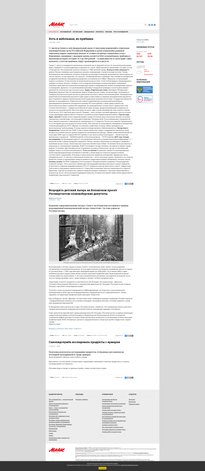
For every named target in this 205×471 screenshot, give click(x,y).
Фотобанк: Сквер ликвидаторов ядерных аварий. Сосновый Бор (59, 421)
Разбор (51, 435)
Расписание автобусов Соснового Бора (109, 400)
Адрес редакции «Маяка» (81, 447)
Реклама (108, 32)
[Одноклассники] (130, 184)
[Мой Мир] (132, 184)
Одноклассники (134, 404)
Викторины (53, 431)
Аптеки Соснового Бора (109, 425)
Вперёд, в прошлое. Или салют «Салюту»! (65, 329)
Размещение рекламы (80, 453)
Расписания (77, 32)
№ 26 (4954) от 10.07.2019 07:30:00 (99, 335)
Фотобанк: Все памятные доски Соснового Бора (59, 417)
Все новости (54, 32)
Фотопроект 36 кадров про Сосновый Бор (57, 413)
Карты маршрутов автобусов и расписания (112, 407)
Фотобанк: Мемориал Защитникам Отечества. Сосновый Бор (60, 425)
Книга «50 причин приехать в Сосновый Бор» (58, 404)
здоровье (67, 377)
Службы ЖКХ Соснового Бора (111, 432)
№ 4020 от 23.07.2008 (83, 183)
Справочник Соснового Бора (111, 410)
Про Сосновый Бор (121, 32)
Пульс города (68, 183)
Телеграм (132, 399)
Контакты (100, 32)
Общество (57, 183)
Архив (51, 433)
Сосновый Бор (65, 32)
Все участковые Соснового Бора (112, 427)
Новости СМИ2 (140, 42)
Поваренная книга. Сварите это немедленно (59, 439)
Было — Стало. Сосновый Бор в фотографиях (58, 408)
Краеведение (53, 428)
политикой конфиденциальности (129, 465)
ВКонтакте (132, 402)
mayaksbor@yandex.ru (89, 451)
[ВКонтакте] (126, 184)
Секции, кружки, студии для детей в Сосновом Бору (113, 413)
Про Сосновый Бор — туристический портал (61, 400)
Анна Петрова (57, 198)
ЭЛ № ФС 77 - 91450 (98, 450)
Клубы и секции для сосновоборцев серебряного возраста (114, 421)
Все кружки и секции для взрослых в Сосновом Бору (114, 417)
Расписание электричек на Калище (114, 403)
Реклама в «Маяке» (82, 399)
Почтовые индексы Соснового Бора (113, 429)
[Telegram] (128, 184)
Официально (89, 32)
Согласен (102, 468)
